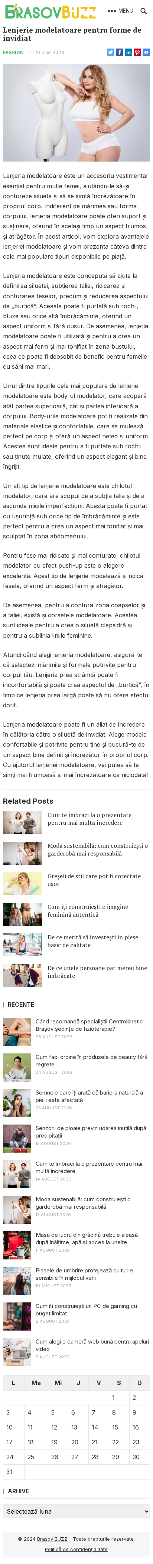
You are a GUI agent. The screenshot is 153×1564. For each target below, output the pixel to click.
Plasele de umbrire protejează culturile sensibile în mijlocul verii (84, 1274)
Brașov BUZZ (52, 1539)
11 (30, 1427)
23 (136, 1442)
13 (74, 1427)
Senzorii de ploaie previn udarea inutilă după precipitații (91, 1132)
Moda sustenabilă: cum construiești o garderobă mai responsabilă (98, 849)
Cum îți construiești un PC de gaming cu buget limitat (86, 1309)
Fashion (13, 52)
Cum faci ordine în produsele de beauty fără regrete (91, 1060)
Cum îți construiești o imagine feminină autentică (88, 911)
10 (9, 1427)
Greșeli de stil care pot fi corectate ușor (94, 880)
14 (95, 1427)
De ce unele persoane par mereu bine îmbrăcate (97, 972)
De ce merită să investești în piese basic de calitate (93, 941)
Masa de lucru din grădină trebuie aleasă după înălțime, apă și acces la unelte (87, 1238)
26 (54, 1457)
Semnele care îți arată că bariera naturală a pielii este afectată (89, 1096)
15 (115, 1427)
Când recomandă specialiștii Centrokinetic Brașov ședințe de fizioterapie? (89, 1025)
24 (10, 1457)
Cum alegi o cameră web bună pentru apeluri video (92, 1345)
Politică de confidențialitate (76, 1549)
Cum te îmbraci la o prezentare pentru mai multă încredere (89, 819)
